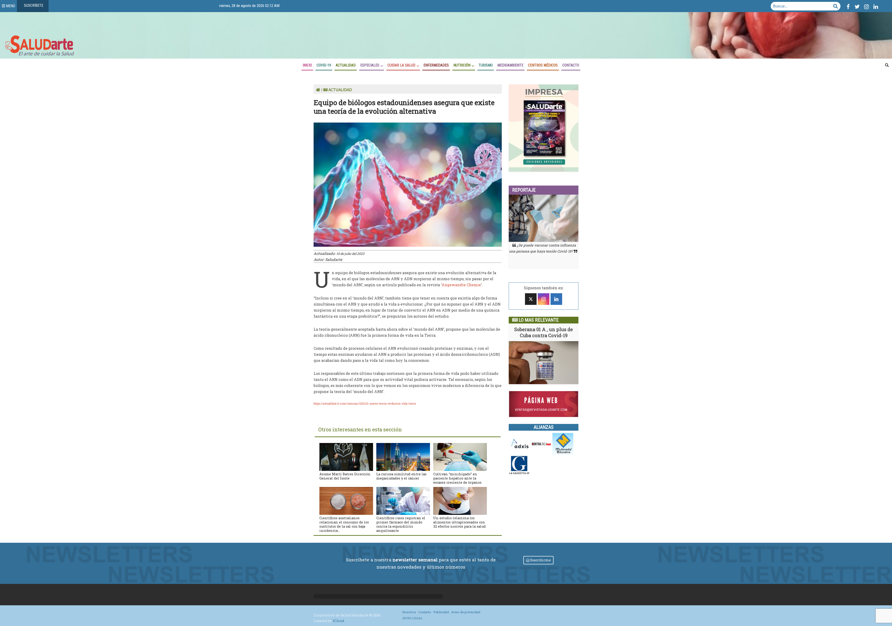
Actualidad (346, 65)
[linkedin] (556, 299)
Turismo (486, 65)
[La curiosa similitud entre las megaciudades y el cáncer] (403, 456)
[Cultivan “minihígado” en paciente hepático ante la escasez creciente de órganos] (460, 456)
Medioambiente (510, 65)
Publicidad (441, 612)
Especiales (369, 65)
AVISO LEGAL (412, 618)
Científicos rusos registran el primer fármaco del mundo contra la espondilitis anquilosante (400, 524)
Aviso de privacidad (465, 612)
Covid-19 (324, 65)
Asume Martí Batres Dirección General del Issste (345, 476)
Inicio (307, 65)
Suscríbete (33, 5)
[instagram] (543, 299)
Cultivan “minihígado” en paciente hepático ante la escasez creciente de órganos (457, 478)
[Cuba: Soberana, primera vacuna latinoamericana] (543, 362)
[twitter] (531, 299)
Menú (10, 6)
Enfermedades (436, 65)
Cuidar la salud (401, 65)
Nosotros (409, 612)
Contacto (570, 65)
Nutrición (461, 65)
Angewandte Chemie (461, 284)
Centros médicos (543, 65)
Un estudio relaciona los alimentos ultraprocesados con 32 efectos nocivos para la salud (459, 522)
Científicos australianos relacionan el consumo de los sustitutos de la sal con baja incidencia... (344, 524)
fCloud (338, 620)
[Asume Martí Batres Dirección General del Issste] (346, 456)
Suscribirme (540, 560)
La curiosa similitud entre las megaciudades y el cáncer (401, 476)
